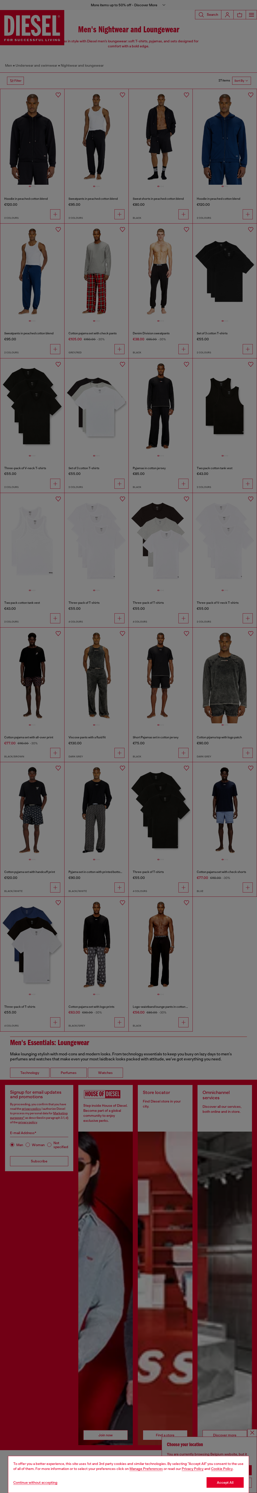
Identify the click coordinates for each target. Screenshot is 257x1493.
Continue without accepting (35, 1482)
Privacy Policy (193, 1469)
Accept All (225, 1482)
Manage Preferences (146, 1469)
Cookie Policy (222, 1469)
